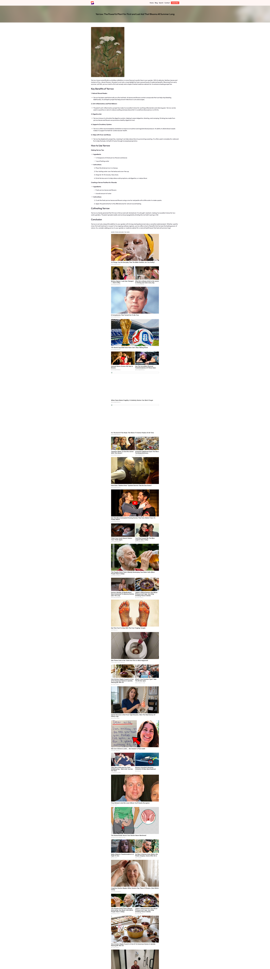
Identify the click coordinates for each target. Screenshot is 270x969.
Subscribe (175, 3)
